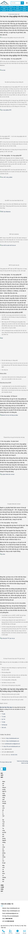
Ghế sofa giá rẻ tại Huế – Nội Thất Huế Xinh (3, 816)
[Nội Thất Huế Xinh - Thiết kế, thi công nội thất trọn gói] (5, 3)
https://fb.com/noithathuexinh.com (12, 746)
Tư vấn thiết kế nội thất (14, 14)
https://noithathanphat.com (12, 741)
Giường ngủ (4, 724)
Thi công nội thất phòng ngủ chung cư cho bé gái (3, 854)
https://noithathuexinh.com (12, 738)
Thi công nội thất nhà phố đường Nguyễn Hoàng (4, 835)
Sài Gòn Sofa (14, 754)
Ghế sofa (4, 727)
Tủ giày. (3, 714)
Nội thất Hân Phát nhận (6, 707)
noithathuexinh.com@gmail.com (12, 743)
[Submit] (4, 768)
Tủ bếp (3, 722)
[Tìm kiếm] (22, 3)
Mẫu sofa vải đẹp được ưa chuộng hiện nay (4, 873)
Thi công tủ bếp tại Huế (6, 762)
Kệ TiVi (3, 719)
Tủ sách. (4, 716)
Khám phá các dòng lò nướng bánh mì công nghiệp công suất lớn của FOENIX (4, 792)
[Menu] (26, 3)
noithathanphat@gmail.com (11, 913)
